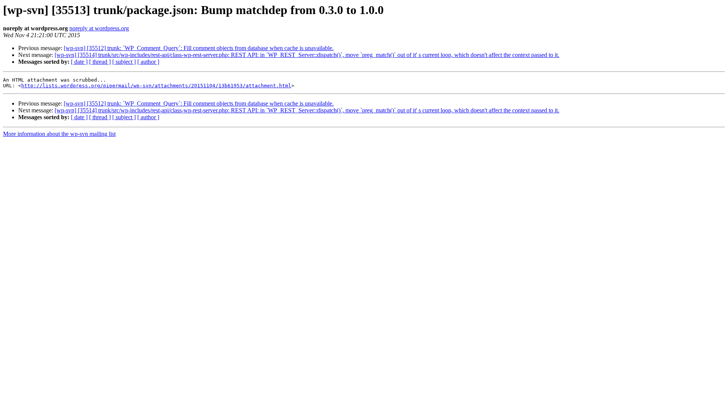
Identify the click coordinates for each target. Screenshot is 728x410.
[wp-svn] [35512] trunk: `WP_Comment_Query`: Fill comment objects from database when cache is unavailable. (199, 48)
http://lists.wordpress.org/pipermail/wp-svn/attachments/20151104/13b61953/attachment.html (156, 85)
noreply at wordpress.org (99, 28)
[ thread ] (100, 61)
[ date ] (79, 61)
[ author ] (148, 61)
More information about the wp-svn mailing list (59, 134)
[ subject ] (124, 61)
